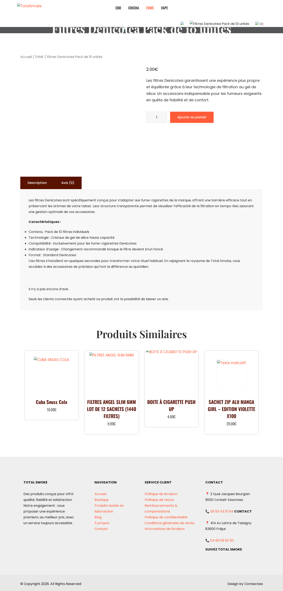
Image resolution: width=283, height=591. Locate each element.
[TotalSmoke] (35, 8)
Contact (101, 528)
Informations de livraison (165, 528)
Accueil (26, 57)
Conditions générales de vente (169, 523)
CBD (118, 7)
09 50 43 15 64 (221, 511)
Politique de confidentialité (166, 517)
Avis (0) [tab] (67, 182)
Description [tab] (37, 182)
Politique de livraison (161, 494)
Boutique (101, 499)
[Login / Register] (219, 23)
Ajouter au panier (191, 117)
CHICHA (133, 7)
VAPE (164, 7)
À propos (101, 523)
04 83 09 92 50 (222, 540)
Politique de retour (159, 499)
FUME (150, 7)
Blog (98, 517)
